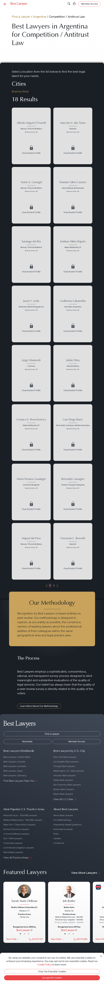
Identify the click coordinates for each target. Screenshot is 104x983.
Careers (57, 838)
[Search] (69, 4)
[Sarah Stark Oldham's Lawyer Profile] (24, 894)
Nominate (27, 741)
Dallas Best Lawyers (63, 780)
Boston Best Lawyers (63, 789)
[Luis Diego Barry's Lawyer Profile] (73, 424)
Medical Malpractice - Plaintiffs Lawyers (22, 820)
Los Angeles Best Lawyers (66, 761)
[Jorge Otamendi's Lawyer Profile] (31, 365)
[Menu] (4, 4)
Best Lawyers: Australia (14, 766)
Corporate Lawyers (12, 843)
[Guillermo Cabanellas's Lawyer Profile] (73, 305)
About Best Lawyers (63, 815)
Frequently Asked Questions (67, 824)
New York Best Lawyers (64, 757)
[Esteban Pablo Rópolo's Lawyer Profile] (73, 246)
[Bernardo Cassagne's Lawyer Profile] (73, 483)
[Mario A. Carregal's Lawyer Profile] (31, 186)
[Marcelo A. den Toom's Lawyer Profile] (73, 127)
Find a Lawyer (21, 16)
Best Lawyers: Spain (13, 771)
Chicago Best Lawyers (64, 766)
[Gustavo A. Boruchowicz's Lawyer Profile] (31, 424)
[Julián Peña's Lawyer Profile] (73, 365)
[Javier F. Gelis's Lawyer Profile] (31, 305)
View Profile (11, 939)
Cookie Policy (44, 964)
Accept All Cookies (52, 977)
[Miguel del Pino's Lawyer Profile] (31, 543)
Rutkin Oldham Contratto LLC (24, 907)
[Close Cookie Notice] (101, 956)
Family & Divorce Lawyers (16, 829)
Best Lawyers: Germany (15, 775)
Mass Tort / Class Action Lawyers (19, 824)
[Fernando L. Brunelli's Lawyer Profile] (73, 543)
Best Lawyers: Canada (14, 761)
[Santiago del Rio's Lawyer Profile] (31, 246)
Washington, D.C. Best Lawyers (68, 771)
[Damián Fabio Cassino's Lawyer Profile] (73, 186)
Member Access (76, 741)
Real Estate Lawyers (13, 852)
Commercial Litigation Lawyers (18, 847)
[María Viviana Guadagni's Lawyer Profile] (31, 483)
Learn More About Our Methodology (39, 706)
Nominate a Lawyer (63, 829)
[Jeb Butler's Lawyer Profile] (69, 894)
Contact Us (58, 843)
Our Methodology (62, 820)
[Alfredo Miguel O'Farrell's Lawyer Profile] (31, 127)
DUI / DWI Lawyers (12, 838)
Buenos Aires (20, 91)
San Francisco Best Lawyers (67, 784)
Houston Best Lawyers (64, 775)
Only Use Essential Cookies (52, 971)
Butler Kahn (69, 907)
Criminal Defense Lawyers (16, 834)
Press (55, 834)
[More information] (31, 929)
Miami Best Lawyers (63, 794)
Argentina (39, 16)
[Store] (74, 4)
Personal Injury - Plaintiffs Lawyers (20, 815)
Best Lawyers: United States (16, 757)
